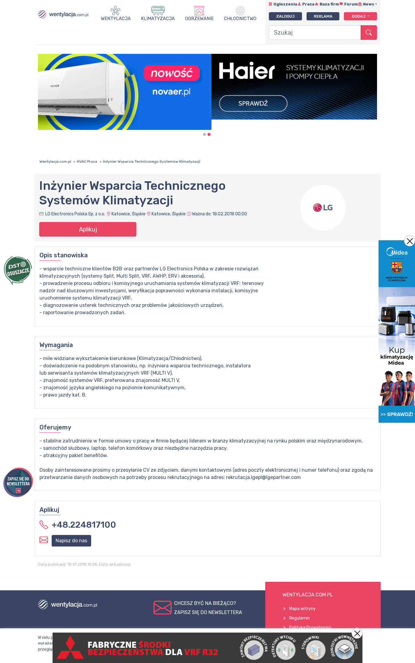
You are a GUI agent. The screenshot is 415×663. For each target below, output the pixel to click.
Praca (308, 4)
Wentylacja (116, 18)
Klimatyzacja (158, 18)
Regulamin (299, 618)
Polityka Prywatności (310, 627)
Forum (351, 4)
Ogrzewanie (199, 18)
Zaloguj (285, 16)
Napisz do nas (71, 540)
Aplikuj (88, 229)
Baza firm (329, 4)
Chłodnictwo (240, 18)
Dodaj (359, 16)
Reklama (323, 16)
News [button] (368, 4)
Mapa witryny (302, 608)
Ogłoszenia (285, 4)
